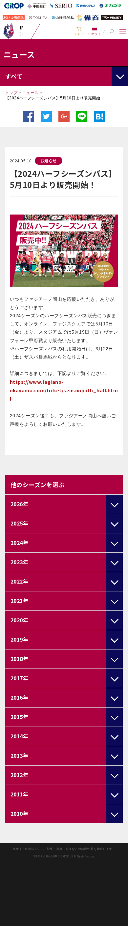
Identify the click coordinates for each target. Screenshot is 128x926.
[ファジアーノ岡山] (9, 30)
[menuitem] (79, 31)
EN (21, 34)
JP (21, 28)
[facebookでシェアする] (28, 116)
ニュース (30, 93)
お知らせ (48, 160)
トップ (11, 93)
